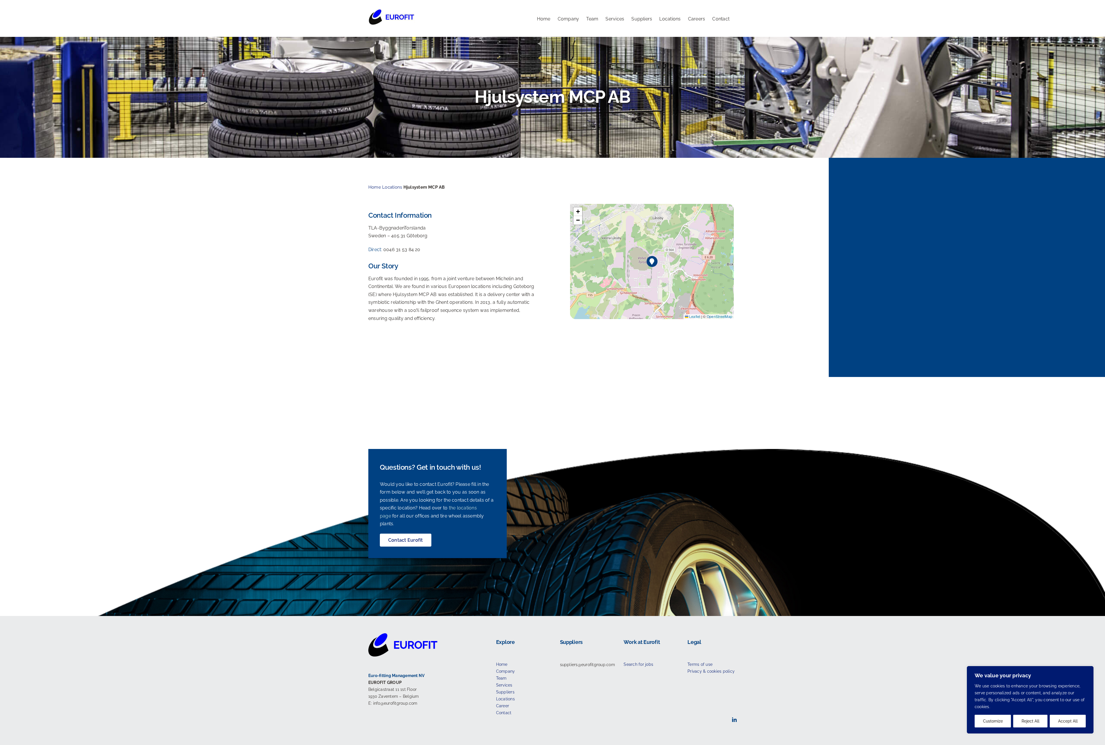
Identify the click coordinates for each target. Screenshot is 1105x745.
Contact (504, 712)
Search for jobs (638, 664)
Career (502, 706)
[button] (652, 261)
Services (504, 685)
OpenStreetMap (719, 316)
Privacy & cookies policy (711, 671)
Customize (993, 721)
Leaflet (694, 316)
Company (505, 671)
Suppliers (505, 692)
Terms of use (699, 664)
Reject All (1030, 721)
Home (374, 187)
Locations (392, 187)
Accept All (1068, 721)
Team (501, 678)
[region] (1030, 699)
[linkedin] (734, 719)
